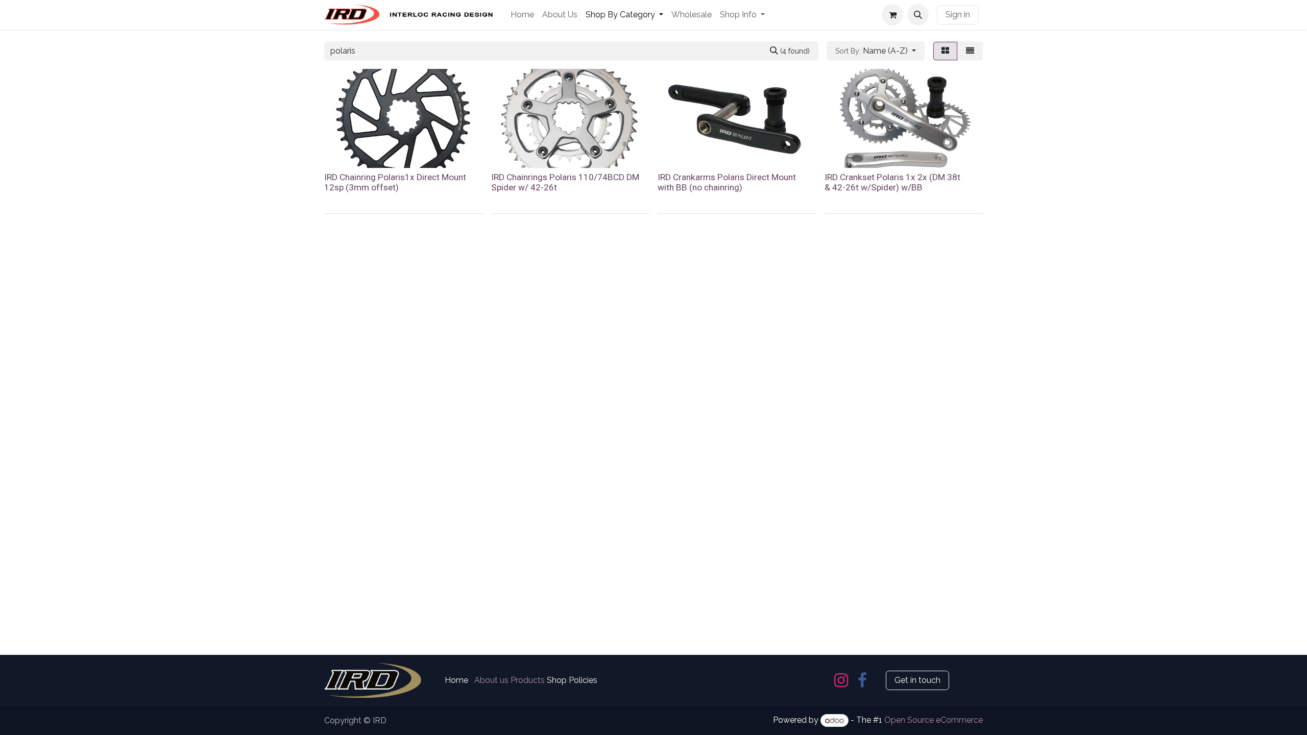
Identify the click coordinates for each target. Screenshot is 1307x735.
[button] (918, 15)
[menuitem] (522, 15)
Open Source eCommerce (933, 720)
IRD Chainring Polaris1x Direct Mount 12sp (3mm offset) (395, 182)
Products (528, 680)
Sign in (958, 14)
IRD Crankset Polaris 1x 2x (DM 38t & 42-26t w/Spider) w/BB (892, 182)
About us (491, 680)
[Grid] (945, 51)
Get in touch (917, 680)
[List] (970, 51)
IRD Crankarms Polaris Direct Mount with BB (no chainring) (727, 182)
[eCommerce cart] (892, 15)
